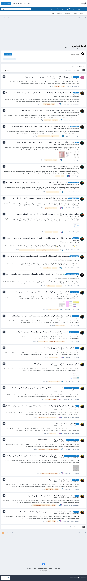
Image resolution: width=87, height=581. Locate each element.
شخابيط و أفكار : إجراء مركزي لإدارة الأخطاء (58, 348)
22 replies (69, 86)
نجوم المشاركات (60, 9)
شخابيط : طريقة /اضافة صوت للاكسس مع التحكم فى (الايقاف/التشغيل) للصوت (44, 511)
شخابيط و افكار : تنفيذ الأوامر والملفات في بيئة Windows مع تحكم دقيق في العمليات (41, 316)
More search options (9, 59)
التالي (78, 70)
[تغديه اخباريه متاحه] (3, 533)
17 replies (67, 207)
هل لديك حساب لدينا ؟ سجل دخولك (22, 3)
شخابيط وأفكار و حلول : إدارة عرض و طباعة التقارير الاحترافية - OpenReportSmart (40, 126)
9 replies (67, 309)
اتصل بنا (34, 568)
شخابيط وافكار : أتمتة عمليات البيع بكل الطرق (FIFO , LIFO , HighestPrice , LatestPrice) (36, 182)
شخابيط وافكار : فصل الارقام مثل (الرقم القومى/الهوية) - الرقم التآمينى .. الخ (42, 292)
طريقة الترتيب (6, 70)
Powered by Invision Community (43, 571)
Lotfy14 (77, 278)
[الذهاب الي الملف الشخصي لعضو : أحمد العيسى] (82, 77)
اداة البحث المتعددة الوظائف (65, 424)
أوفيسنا (83, 3)
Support (51, 9)
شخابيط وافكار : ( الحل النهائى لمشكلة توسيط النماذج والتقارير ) (51, 495)
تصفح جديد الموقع (71, 9)
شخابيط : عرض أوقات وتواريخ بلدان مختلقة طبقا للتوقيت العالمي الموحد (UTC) (35, 456)
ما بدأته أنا (59, 13)
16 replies (66, 267)
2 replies (67, 489)
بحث (53, 13)
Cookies (29, 568)
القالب (50, 568)
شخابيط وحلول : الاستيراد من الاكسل (58, 480)
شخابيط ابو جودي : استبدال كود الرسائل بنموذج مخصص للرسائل (56, 364)
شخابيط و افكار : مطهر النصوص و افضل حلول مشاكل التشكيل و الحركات (42, 332)
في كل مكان (10, 9)
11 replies (66, 160)
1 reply (67, 136)
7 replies (66, 433)
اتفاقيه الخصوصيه (42, 568)
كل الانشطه (82, 13)
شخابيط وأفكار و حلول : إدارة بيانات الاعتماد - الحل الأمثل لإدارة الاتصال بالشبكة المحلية (48, 214)
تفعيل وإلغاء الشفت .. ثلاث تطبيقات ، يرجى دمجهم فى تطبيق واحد (47, 77)
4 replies (66, 417)
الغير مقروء (67, 13)
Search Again (8, 54)
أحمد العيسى (76, 78)
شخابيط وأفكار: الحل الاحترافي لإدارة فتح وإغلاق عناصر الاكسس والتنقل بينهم (40, 198)
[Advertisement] (43, 33)
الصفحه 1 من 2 (67, 70)
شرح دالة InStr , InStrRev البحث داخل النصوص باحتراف (59, 166)
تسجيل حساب (6, 3)
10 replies (65, 521)
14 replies (66, 120)
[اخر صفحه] (74, 70)
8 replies (67, 192)
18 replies (65, 104)
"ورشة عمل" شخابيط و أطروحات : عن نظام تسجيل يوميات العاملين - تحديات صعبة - (49, 110)
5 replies (67, 231)
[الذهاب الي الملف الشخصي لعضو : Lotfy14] (82, 275)
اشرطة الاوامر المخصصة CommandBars (51, 440)
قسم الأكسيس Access (57, 78)
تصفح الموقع (81, 9)
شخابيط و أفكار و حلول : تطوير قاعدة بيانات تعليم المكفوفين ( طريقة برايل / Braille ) (44, 142)
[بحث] (3, 9)
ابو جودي (77, 96)
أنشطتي (75, 13)
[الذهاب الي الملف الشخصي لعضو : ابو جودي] (82, 93)
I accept (5, 577)
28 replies (66, 285)
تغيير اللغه (57, 568)
